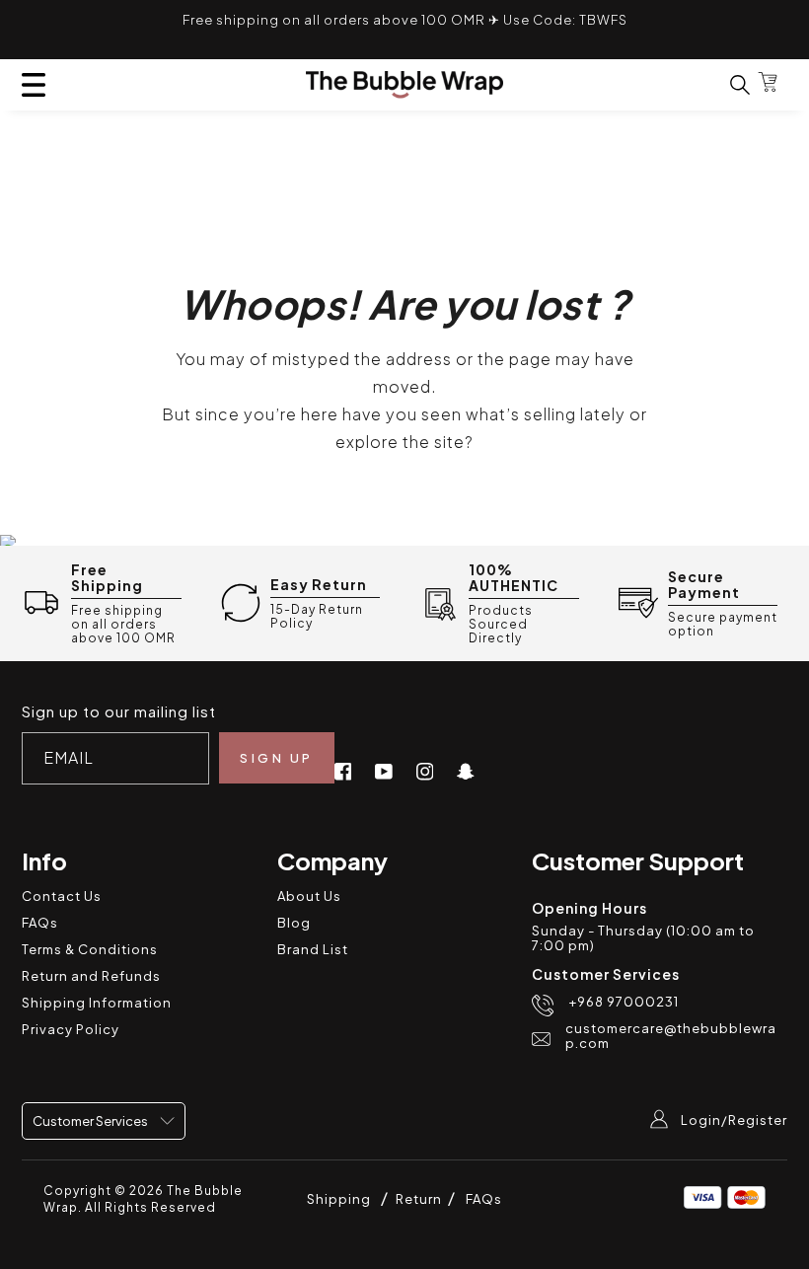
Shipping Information (97, 1002)
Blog (294, 923)
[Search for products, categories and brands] (728, 84)
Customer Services (91, 1121)
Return (420, 1199)
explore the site (400, 441)
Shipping (339, 1199)
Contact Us (62, 896)
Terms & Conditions (90, 949)
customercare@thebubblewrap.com (670, 1036)
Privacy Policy (70, 1029)
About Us (309, 896)
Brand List (312, 949)
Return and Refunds (91, 976)
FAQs (40, 923)
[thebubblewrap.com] (404, 85)
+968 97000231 (623, 1002)
